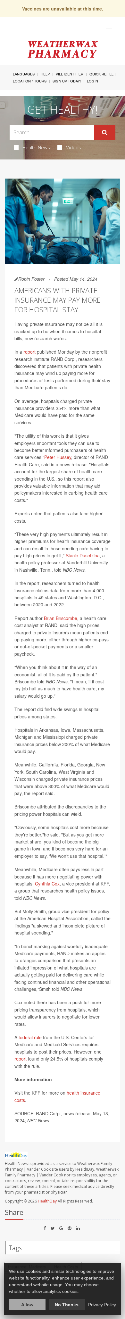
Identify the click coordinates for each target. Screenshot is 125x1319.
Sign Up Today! (67, 80)
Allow (27, 1304)
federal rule (30, 1037)
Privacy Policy (102, 1304)
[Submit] (104, 132)
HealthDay (47, 1201)
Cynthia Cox (47, 883)
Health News (36, 147)
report (29, 352)
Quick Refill (101, 73)
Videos (73, 147)
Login (92, 80)
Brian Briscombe (60, 618)
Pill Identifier (69, 73)
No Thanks (67, 1304)
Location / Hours (29, 80)
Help (45, 73)
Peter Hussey (57, 457)
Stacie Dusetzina (83, 555)
